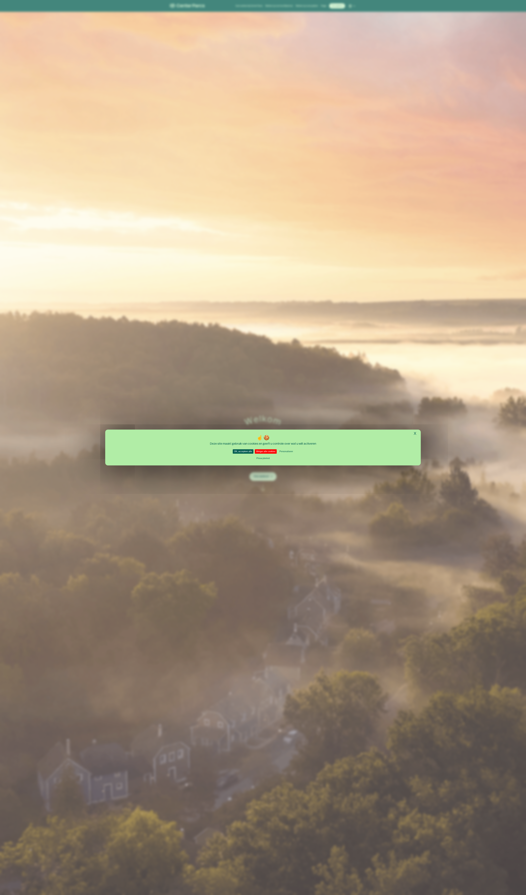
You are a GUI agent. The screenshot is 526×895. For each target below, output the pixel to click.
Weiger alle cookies (265, 451)
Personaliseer (286, 451)
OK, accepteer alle (243, 451)
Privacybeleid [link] (263, 458)
